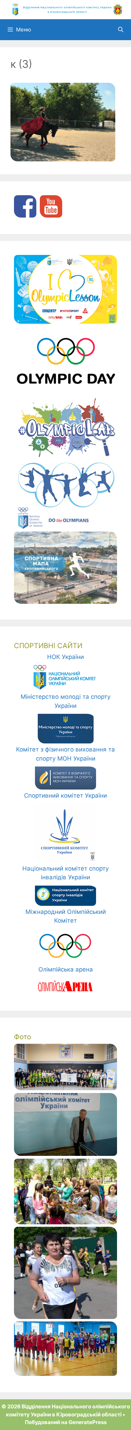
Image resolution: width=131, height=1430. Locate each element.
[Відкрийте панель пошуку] (120, 29)
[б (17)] (65, 1373)
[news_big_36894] (65, 1222)
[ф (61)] (65, 1316)
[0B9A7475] (65, 1088)
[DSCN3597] (65, 1153)
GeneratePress (87, 1422)
